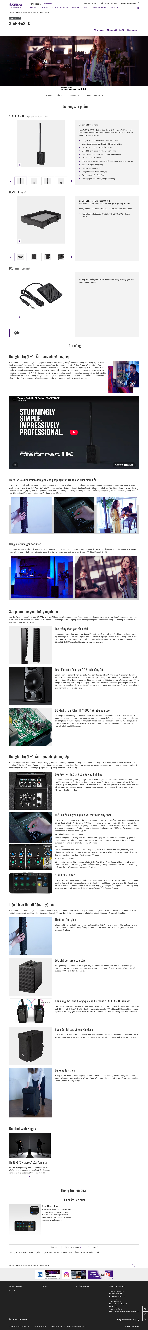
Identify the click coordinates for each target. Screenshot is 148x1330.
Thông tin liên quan (93, 95)
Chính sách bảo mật (56, 1326)
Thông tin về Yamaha (116, 1286)
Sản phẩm (33, 7)
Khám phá (114, 7)
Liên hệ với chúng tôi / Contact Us (19, 1326)
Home (11, 12)
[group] (21, 181)
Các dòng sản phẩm (52, 95)
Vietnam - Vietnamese (110, 3)
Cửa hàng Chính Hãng (82, 1286)
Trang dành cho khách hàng (127, 3)
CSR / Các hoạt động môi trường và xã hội (122, 1311)
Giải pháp (44, 7)
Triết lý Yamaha (114, 1301)
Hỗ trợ (86, 7)
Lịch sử (111, 1306)
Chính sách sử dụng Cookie (75, 1326)
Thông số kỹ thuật (115, 30)
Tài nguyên (76, 7)
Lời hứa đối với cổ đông (116, 1304)
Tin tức (44, 1286)
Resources (132, 30)
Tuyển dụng (113, 1299)
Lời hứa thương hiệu (115, 1296)
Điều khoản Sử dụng (40, 1326)
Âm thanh (48, 3)
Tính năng (73, 95)
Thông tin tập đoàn (115, 1291)
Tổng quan (99, 30)
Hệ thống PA (34, 12)
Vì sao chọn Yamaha (99, 7)
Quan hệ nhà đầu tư (115, 1309)
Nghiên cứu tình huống (60, 7)
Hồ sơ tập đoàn (114, 1294)
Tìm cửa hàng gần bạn (89, 3)
